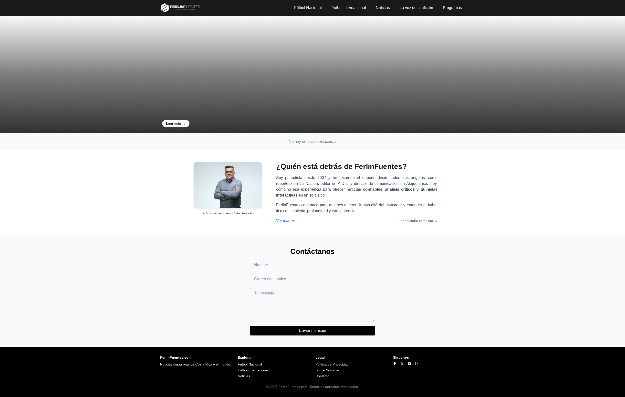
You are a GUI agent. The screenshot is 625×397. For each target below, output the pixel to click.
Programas (452, 8)
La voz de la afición (416, 8)
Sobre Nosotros (327, 370)
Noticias (383, 8)
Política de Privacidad (332, 364)
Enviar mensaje (312, 330)
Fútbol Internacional (349, 8)
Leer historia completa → (418, 221)
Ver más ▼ (285, 221)
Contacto (322, 376)
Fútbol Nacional (308, 8)
